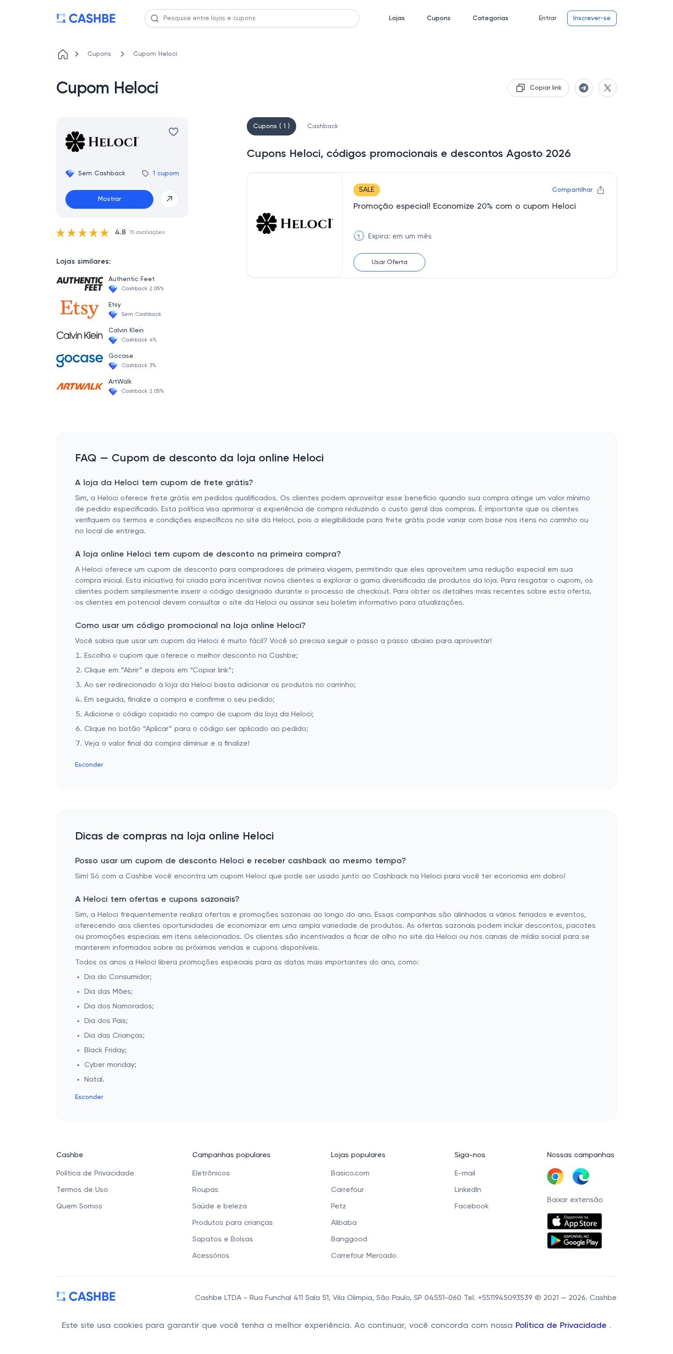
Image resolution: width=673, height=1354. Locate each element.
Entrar (547, 18)
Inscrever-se (592, 18)
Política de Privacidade (562, 1326)
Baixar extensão (575, 1200)
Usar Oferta (389, 262)
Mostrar (109, 199)
